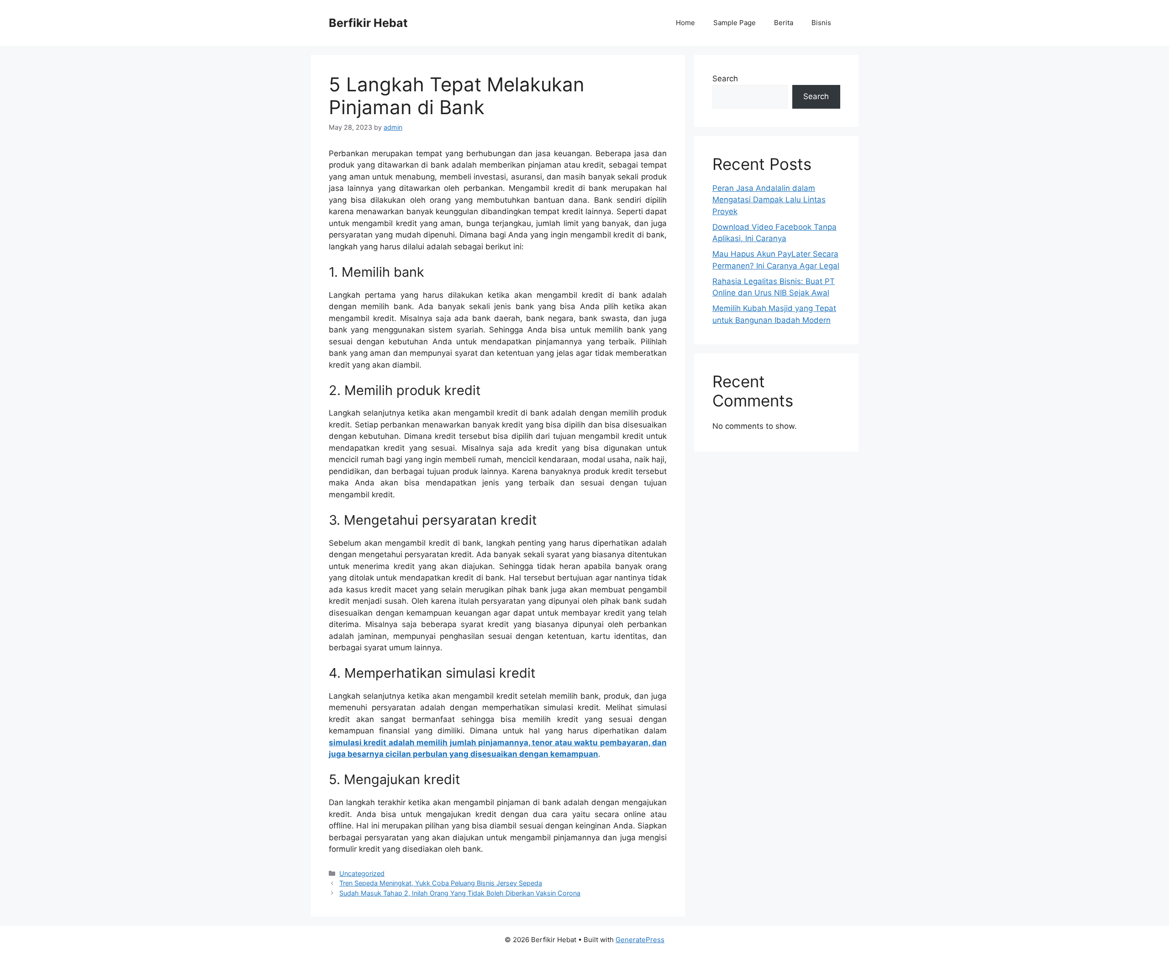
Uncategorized (361, 873)
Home (685, 22)
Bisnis (821, 22)
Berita (783, 22)
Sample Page (734, 22)
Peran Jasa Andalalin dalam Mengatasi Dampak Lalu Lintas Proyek (769, 200)
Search (725, 78)
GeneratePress (640, 939)
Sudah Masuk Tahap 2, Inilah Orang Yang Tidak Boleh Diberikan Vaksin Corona (459, 893)
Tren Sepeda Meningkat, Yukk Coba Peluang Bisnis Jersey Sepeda (440, 883)
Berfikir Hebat (368, 23)
